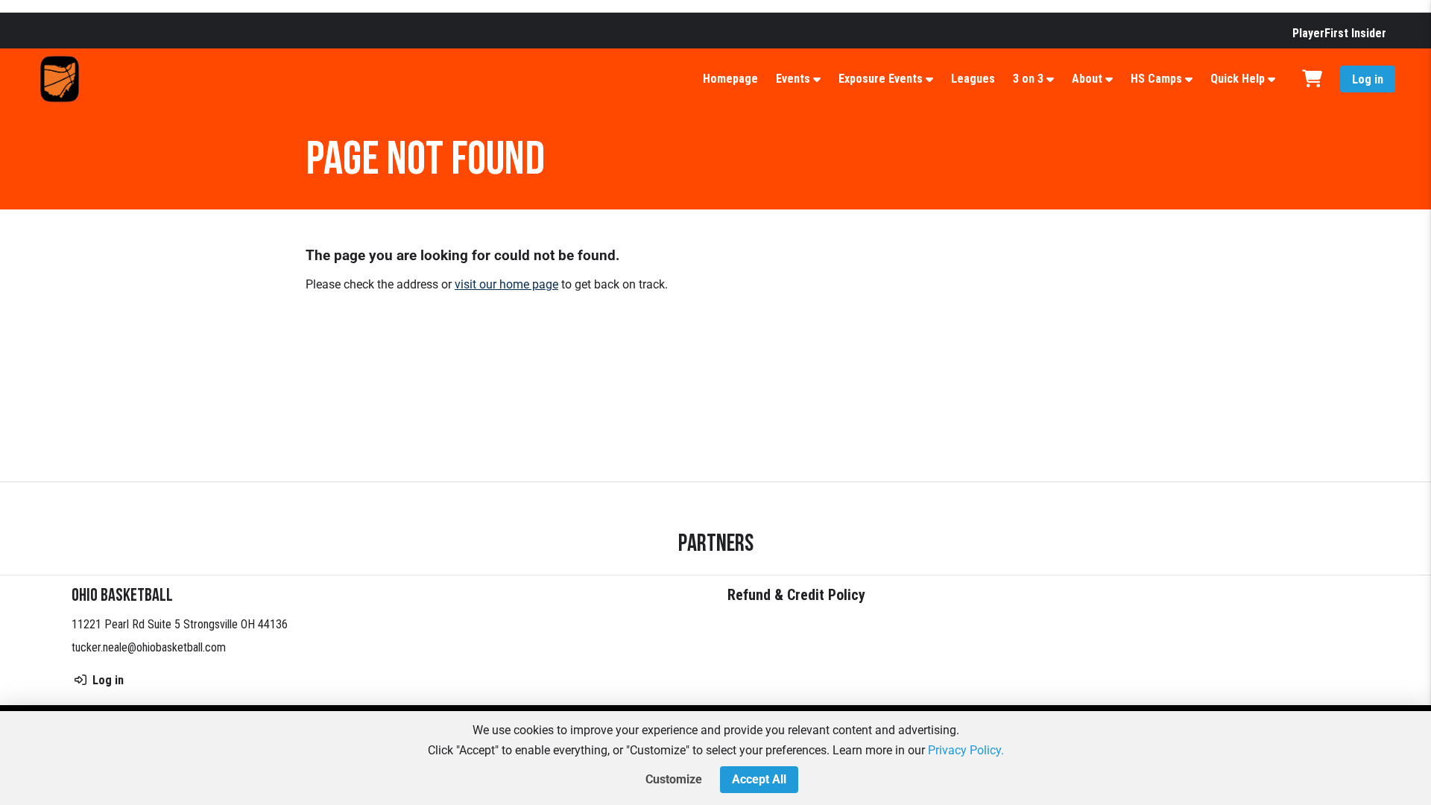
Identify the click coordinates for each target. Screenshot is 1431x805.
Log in (1367, 79)
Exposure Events (880, 79)
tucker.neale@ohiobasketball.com (149, 647)
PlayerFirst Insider (1339, 33)
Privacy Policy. (966, 750)
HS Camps (1156, 79)
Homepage (730, 79)
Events (793, 79)
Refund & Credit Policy (796, 594)
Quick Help (1237, 79)
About (1087, 79)
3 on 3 (1028, 79)
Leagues (973, 79)
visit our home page (506, 284)
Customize (673, 779)
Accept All (759, 779)
